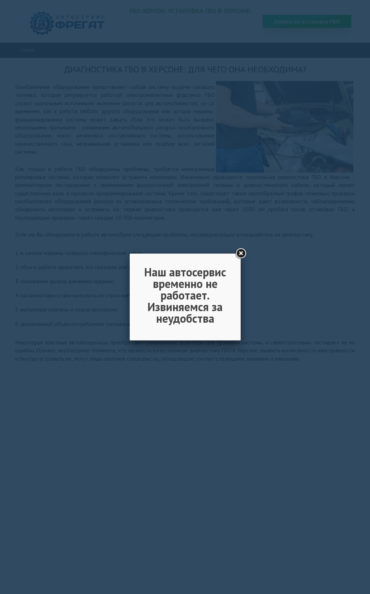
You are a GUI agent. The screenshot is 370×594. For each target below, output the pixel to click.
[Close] (240, 253)
